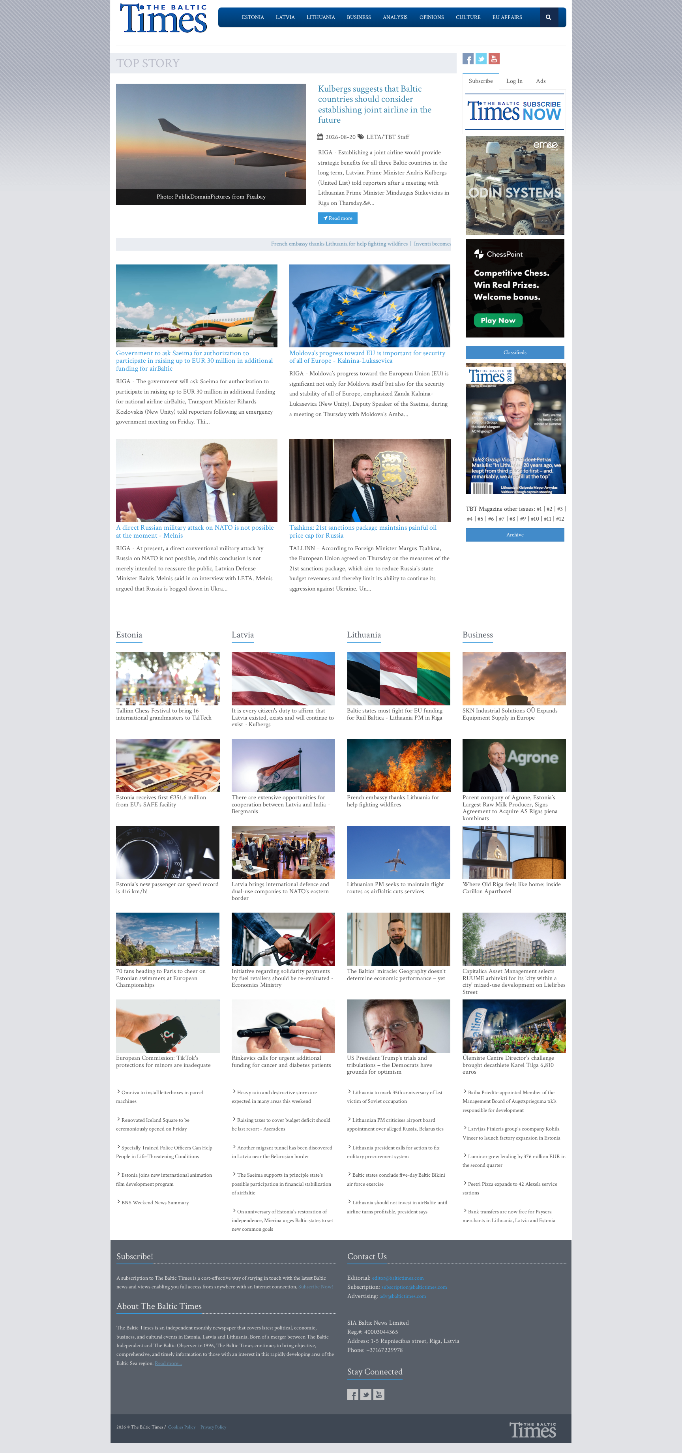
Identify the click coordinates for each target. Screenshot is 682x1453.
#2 (550, 509)
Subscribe (481, 81)
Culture (468, 17)
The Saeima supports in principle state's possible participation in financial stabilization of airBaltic (281, 1184)
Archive (515, 534)
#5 (480, 519)
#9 (523, 519)
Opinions (432, 17)
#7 (502, 519)
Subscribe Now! (315, 1286)
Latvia (285, 17)
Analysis (395, 17)
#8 (512, 519)
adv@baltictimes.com (403, 1296)
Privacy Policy (213, 1427)
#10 (535, 519)
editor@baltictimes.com (398, 1278)
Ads (541, 81)
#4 (470, 519)
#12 (560, 519)
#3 (560, 509)
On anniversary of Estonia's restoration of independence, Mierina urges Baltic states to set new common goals (282, 1220)
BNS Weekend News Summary (155, 1202)
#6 (491, 519)
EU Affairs (507, 17)
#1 (539, 509)
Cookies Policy (181, 1427)
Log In (514, 81)
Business (359, 17)
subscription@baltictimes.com (414, 1287)
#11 (547, 519)
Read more (340, 218)
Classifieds (515, 352)
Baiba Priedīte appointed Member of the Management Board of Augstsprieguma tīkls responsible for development (509, 1101)
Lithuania (321, 17)
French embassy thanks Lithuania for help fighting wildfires (310, 243)
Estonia (253, 17)
